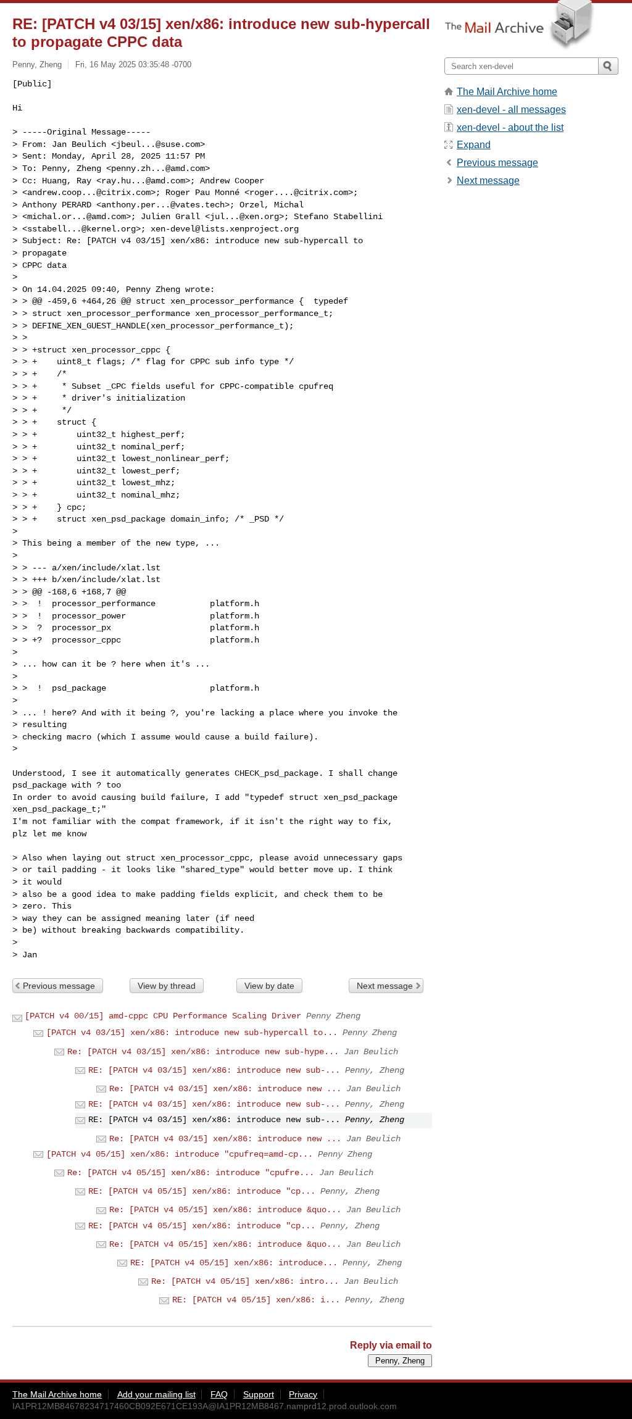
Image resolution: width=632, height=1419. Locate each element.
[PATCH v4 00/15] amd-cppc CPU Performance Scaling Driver (163, 1016)
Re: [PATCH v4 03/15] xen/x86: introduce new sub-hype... (203, 1052)
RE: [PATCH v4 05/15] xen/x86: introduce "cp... (201, 1191)
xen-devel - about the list (510, 127)
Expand (474, 144)
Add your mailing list (156, 1394)
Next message (385, 986)
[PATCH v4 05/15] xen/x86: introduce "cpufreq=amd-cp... (179, 1154)
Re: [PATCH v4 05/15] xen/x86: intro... (245, 1281)
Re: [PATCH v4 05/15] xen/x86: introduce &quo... (225, 1210)
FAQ (219, 1394)
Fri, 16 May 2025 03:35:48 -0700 (133, 64)
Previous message (59, 986)
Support (258, 1394)
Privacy (303, 1394)
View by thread (167, 986)
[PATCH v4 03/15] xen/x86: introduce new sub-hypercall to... (192, 1033)
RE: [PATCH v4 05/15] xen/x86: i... (256, 1300)
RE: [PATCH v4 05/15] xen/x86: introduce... (234, 1263)
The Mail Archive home (507, 91)
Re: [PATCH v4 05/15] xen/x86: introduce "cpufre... (190, 1173)
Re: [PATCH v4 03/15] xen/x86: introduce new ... (225, 1089)
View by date (269, 986)
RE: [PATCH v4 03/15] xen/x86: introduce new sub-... (214, 1070)
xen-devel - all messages (511, 109)
